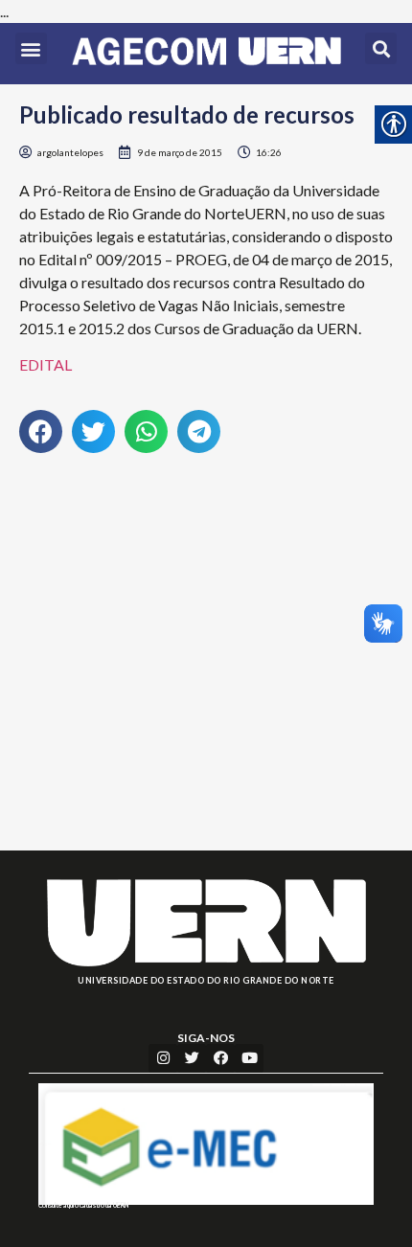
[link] (206, 54)
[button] (31, 48)
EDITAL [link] (45, 364)
